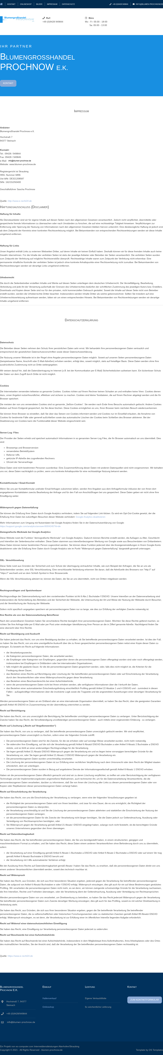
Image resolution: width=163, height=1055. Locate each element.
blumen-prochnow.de (52, 1050)
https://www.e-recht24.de (20, 956)
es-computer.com (24, 1046)
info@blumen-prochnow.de (149, 4)
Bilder (39, 4)
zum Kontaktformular (144, 999)
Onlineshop (26, 4)
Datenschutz (68, 4)
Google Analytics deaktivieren (90, 517)
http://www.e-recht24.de (20, 201)
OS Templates (156, 1050)
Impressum (52, 4)
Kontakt (11, 4)
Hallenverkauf (49, 998)
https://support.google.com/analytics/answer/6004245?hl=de (30, 526)
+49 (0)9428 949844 (120, 4)
